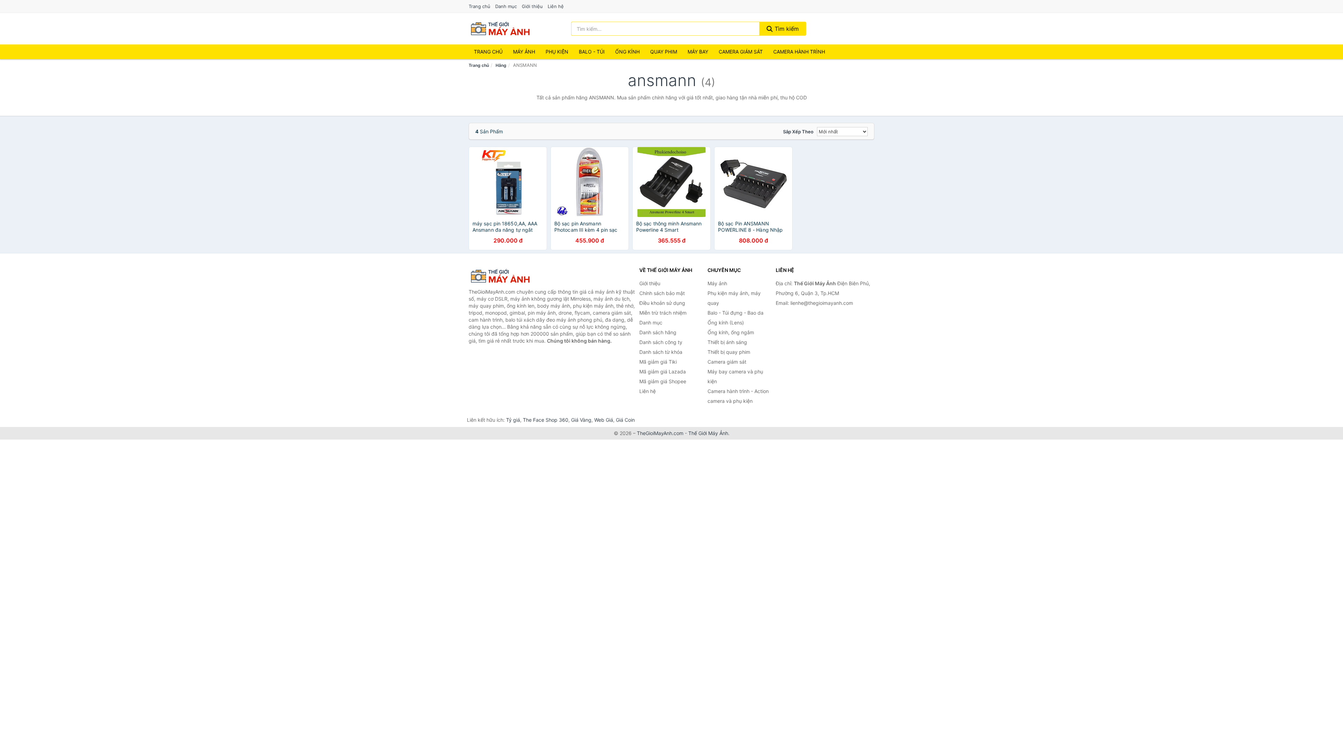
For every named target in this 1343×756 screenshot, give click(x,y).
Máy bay (698, 52)
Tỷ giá (513, 420)
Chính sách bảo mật (662, 293)
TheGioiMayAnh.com (660, 433)
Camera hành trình (799, 52)
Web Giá (603, 420)
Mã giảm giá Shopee (662, 381)
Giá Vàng (581, 420)
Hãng (501, 65)
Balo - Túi (592, 52)
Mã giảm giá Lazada (662, 371)
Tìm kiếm (786, 28)
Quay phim (663, 52)
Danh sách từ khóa (660, 352)
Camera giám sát (741, 52)
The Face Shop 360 (545, 420)
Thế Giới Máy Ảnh (708, 433)
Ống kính (627, 52)
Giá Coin (625, 420)
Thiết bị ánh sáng (727, 342)
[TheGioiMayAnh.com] (500, 28)
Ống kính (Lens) (726, 323)
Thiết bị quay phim (729, 352)
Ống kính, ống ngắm (731, 332)
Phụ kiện (557, 52)
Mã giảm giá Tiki (658, 362)
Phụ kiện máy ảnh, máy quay (734, 298)
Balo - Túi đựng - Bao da (735, 313)
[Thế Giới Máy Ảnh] (504, 276)
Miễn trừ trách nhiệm (663, 313)
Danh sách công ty (660, 342)
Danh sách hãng (657, 332)
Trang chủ (479, 6)
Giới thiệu (532, 6)
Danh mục (506, 6)
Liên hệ (556, 6)
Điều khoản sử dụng (662, 303)
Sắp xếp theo (798, 131)
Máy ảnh (524, 52)
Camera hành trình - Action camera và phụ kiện (738, 396)
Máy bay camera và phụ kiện (735, 376)
